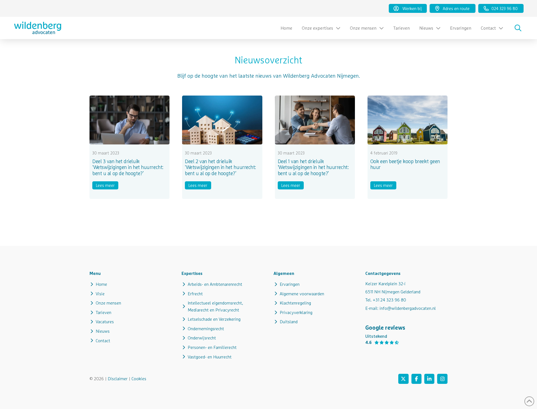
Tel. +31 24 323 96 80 (385, 300)
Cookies (139, 378)
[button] (518, 28)
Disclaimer (118, 378)
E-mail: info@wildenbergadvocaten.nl (400, 308)
